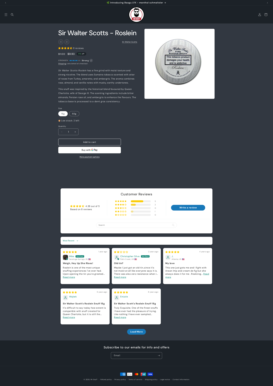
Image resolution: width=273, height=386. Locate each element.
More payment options (90, 157)
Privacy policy (120, 379)
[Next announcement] (267, 3)
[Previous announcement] (5, 3)
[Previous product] (60, 41)
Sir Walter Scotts (129, 42)
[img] (70, 252)
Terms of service (135, 379)
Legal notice (165, 379)
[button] (6, 14)
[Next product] (66, 41)
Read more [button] (69, 277)
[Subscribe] (159, 355)
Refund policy (106, 379)
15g (63, 113)
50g (74, 113)
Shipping (62, 63)
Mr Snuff (94, 379)
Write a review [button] (188, 207)
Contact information (181, 379)
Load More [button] (136, 331)
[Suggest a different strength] (91, 60)
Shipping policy (151, 379)
